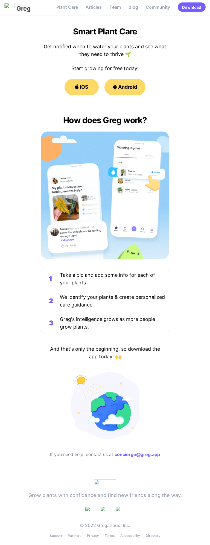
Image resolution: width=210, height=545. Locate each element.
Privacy (93, 536)
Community (158, 7)
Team (115, 7)
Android (127, 87)
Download (191, 7)
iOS (83, 87)
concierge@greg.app (137, 454)
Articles (94, 7)
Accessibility (130, 536)
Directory (153, 536)
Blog (133, 7)
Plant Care (67, 7)
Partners (74, 536)
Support (56, 536)
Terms (110, 536)
